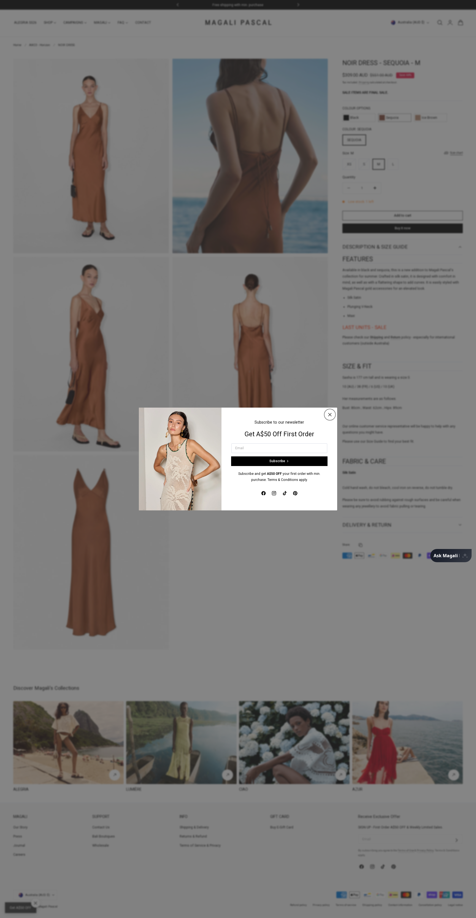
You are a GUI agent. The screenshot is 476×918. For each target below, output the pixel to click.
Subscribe (277, 461)
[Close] (330, 414)
